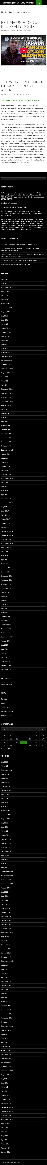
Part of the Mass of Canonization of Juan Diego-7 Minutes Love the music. (22, 255)
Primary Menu (44, 2)
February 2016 (6, 568)
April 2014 (4, 657)
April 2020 (4, 421)
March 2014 (5, 661)
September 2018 (7, 478)
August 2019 (5, 454)
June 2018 (5, 486)
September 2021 (7, 369)
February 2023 (6, 332)
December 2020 (7, 389)
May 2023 (4, 324)
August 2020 (5, 405)
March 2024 (5, 304)
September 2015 (7, 588)
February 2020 (6, 430)
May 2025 (4, 283)
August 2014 (5, 641)
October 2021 (6, 365)
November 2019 (7, 442)
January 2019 (6, 470)
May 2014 (4, 653)
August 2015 (5, 592)
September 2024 (7, 287)
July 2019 (4, 458)
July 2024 (4, 295)
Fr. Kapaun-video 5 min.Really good (19, 24)
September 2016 (7, 543)
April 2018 (4, 495)
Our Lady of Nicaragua (9, 203)
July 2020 (4, 409)
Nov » (8, 748)
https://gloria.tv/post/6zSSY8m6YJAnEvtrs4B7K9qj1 (22, 100)
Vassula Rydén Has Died (21, 264)
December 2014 (7, 625)
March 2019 (5, 462)
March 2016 (5, 564)
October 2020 (6, 397)
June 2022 (5, 344)
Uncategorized (6, 684)
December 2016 (7, 531)
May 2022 (4, 348)
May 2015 (4, 604)
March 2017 (5, 519)
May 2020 (4, 417)
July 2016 (4, 551)
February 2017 (6, 523)
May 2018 (4, 491)
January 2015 (6, 621)
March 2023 (5, 328)
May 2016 (4, 556)
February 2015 (6, 616)
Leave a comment (24, 31)
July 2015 (4, 596)
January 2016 (6, 572)
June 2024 (5, 300)
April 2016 (4, 560)
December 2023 (7, 308)
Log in (3, 703)
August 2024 (5, 291)
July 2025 (4, 279)
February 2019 (6, 466)
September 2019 (7, 450)
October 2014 (6, 633)
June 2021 (5, 377)
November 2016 (7, 535)
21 (23, 742)
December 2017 (7, 503)
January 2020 (6, 434)
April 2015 (4, 608)
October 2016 (6, 539)
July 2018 (4, 482)
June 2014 (5, 649)
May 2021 (4, 381)
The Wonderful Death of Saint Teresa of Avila (23, 86)
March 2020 (5, 426)
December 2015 (7, 576)
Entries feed (5, 707)
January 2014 (6, 669)
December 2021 (7, 356)
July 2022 (4, 340)
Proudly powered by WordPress (11, 1162)
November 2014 (7, 629)
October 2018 (6, 474)
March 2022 (5, 352)
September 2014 (7, 637)
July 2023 (4, 316)
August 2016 (5, 547)
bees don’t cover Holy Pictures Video (14, 207)
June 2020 (5, 413)
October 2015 (6, 584)
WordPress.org (6, 715)
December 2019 (7, 438)
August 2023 (5, 312)
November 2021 (7, 361)
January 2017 (6, 527)
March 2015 (5, 612)
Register (4, 699)
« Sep (3, 748)
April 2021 (4, 385)
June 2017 (5, 511)
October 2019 (6, 446)
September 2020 (7, 401)
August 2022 (5, 336)
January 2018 (6, 499)
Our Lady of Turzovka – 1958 (26, 244)
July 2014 (4, 645)
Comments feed (7, 711)
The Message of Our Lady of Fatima (17, 2)
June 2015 (5, 600)
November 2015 (7, 580)
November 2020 (7, 393)
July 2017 (4, 507)
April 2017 (4, 515)
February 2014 (6, 665)
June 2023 (5, 320)
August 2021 (5, 373)
